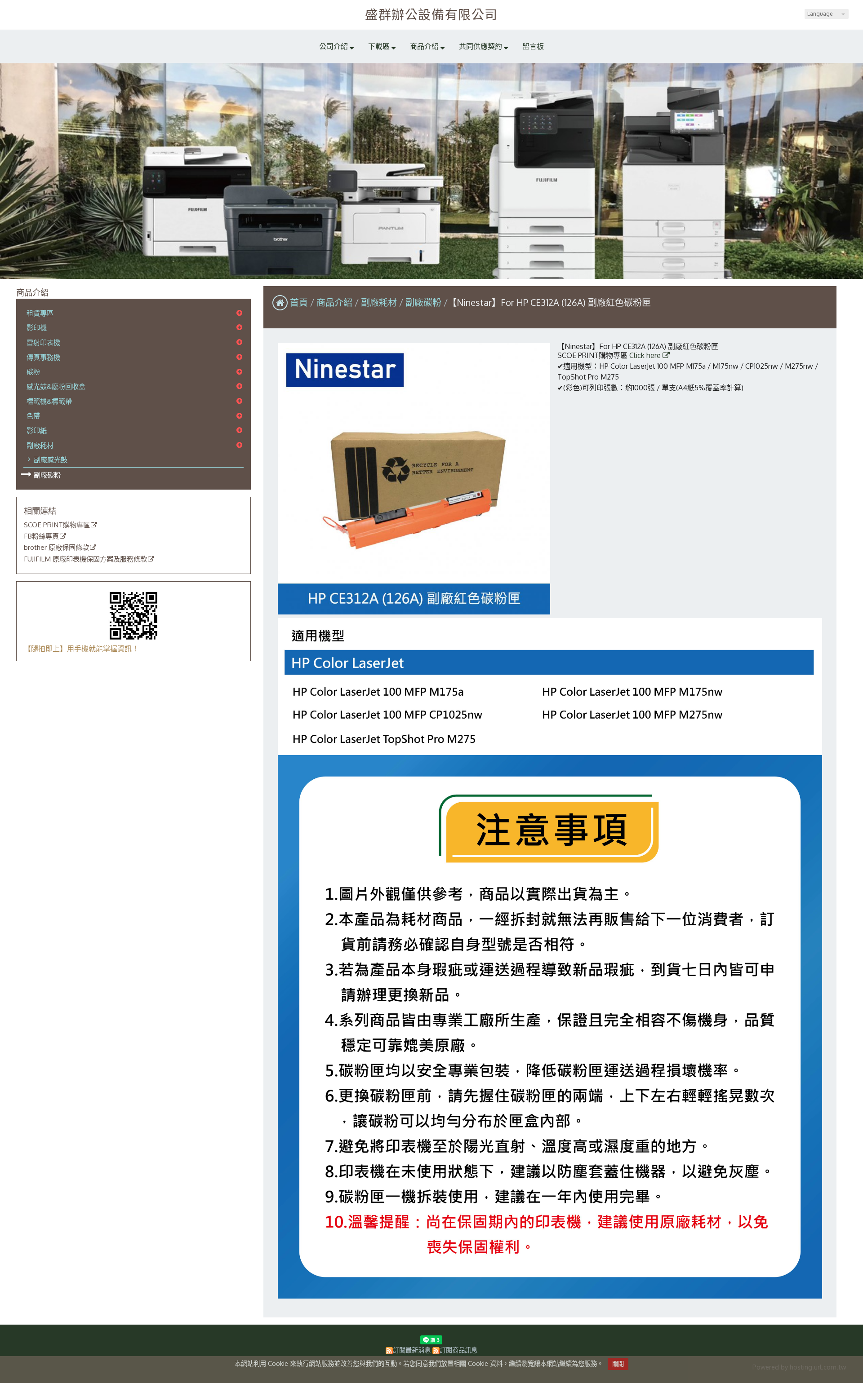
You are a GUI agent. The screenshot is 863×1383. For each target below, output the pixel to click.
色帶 (33, 415)
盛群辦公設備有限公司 (431, 14)
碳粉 (33, 371)
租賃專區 (40, 313)
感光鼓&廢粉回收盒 (56, 386)
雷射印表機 (43, 342)
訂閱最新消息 (412, 1350)
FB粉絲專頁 (41, 536)
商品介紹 (335, 302)
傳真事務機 (43, 357)
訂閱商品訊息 (458, 1350)
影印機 (37, 327)
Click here (646, 355)
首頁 (299, 302)
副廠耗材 (40, 445)
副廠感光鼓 (50, 459)
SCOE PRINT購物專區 (57, 525)
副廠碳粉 (47, 474)
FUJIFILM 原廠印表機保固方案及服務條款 (85, 559)
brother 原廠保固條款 (56, 547)
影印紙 (37, 430)
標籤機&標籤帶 (49, 401)
